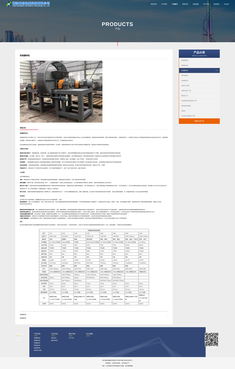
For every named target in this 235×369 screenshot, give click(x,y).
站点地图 (89, 334)
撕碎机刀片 (184, 95)
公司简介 (19, 338)
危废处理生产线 (186, 90)
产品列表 (37, 334)
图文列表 (72, 334)
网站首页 (154, 4)
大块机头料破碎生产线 (188, 116)
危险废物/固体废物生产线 (189, 100)
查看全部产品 (199, 121)
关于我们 (164, 4)
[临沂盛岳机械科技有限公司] (28, 4)
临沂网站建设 (129, 366)
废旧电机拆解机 (186, 106)
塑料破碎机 (184, 75)
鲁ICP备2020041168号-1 (125, 360)
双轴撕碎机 (184, 70)
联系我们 (217, 4)
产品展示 (175, 4)
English (226, 4)
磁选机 (183, 111)
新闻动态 (185, 4)
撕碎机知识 (54, 340)
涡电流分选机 (185, 85)
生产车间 (206, 4)
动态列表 (54, 334)
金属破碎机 (184, 80)
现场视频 (196, 4)
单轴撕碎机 (184, 60)
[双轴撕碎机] (61, 91)
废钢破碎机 (184, 65)
